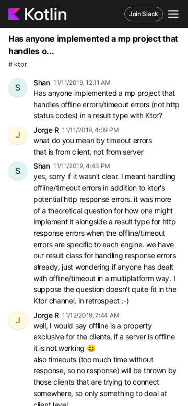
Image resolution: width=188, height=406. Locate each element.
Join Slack (143, 14)
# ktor (17, 64)
